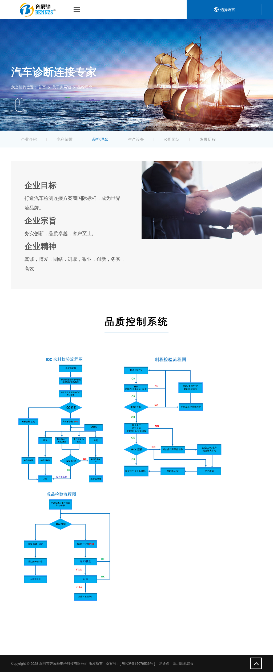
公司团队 (172, 139)
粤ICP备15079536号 (137, 663)
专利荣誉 (65, 139)
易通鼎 (164, 663)
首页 (42, 87)
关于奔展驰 (61, 87)
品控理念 (100, 139)
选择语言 (227, 9)
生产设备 (136, 139)
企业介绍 (29, 139)
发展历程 (208, 139)
